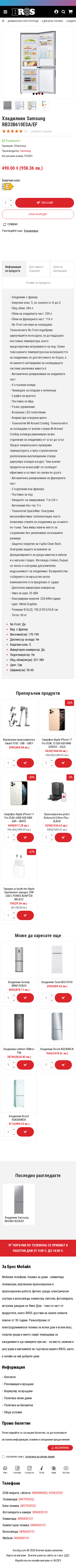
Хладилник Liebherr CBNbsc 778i (18, 1051)
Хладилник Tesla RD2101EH (56, 982)
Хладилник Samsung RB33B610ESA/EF (16, 1219)
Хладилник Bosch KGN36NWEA (19, 1118)
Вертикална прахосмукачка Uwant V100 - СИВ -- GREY (19, 741)
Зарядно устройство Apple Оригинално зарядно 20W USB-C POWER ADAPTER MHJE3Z (19, 894)
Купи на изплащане (60, 269)
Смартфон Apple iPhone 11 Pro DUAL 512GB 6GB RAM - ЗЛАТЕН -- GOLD (57, 743)
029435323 (56, 1493)
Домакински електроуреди (23, 21)
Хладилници (31, 230)
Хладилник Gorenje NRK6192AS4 (19, 984)
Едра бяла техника (52, 21)
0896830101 (40, 1512)
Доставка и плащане (36, 269)
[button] (34, 94)
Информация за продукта (13, 269)
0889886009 (39, 1493)
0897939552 (26, 1499)
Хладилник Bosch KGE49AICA (57, 1049)
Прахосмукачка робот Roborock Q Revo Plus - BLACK (57, 818)
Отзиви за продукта (38, 283)
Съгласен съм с (30, 1456)
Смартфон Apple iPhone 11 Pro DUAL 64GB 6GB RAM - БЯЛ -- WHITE (19, 818)
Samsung (25, 151)
